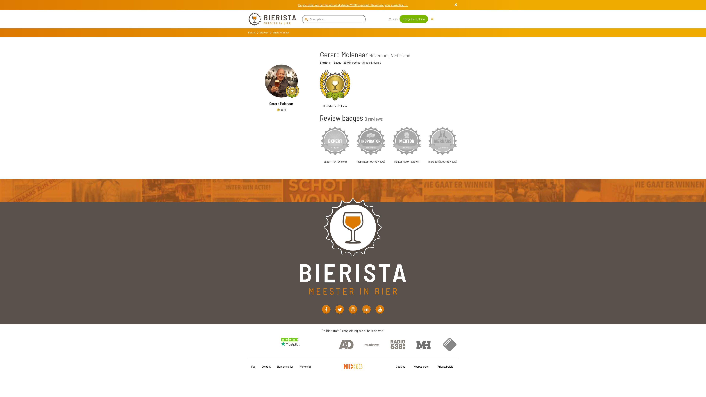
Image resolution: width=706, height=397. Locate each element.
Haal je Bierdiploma (414, 19)
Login (394, 19)
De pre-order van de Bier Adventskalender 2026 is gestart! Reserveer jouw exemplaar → (353, 5)
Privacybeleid (445, 366)
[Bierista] (269, 19)
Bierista (252, 32)
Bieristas (264, 32)
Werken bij (305, 366)
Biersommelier (285, 366)
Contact (266, 366)
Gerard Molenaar (281, 103)
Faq (253, 366)
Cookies (400, 366)
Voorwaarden (421, 366)
